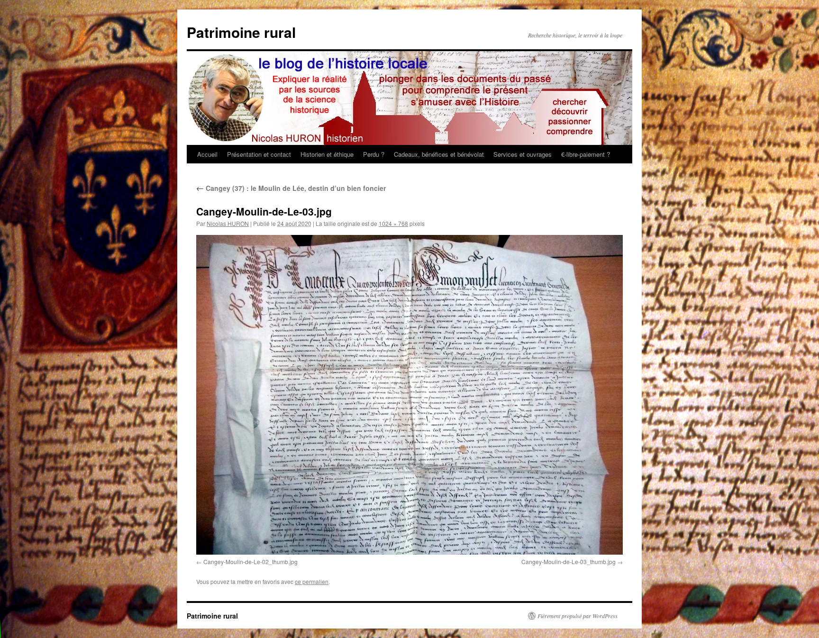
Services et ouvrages (522, 154)
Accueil (207, 154)
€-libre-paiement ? (585, 154)
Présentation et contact (259, 154)
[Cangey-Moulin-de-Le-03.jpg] (409, 395)
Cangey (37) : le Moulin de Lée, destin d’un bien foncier (291, 188)
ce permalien (311, 581)
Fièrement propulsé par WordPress (577, 616)
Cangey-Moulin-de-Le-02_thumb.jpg (250, 561)
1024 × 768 (393, 223)
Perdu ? (373, 154)
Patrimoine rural (241, 32)
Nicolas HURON (228, 223)
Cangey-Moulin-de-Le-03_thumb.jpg (568, 561)
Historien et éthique (327, 154)
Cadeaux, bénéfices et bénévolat (439, 154)
